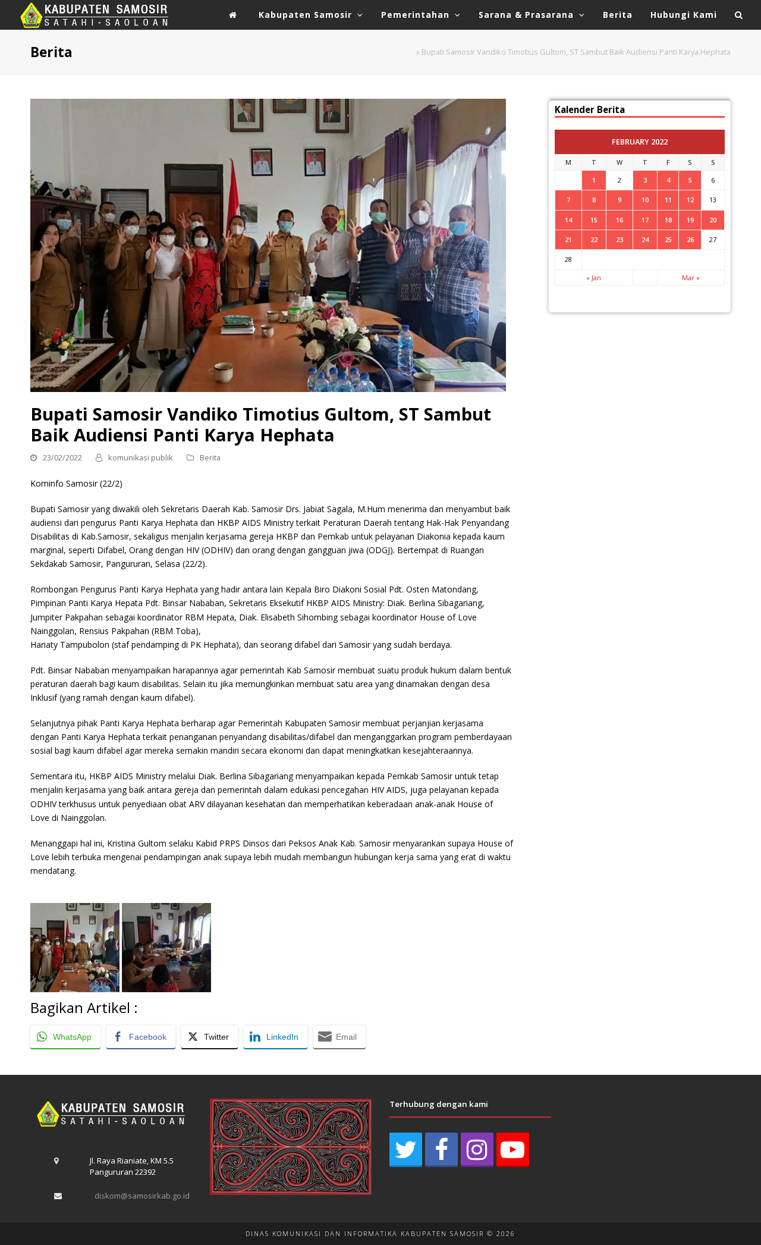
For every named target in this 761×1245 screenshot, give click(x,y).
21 (568, 239)
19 (690, 219)
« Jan (593, 277)
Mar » (691, 277)
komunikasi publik (140, 457)
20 (712, 219)
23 (619, 239)
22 (594, 239)
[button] (739, 15)
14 (568, 219)
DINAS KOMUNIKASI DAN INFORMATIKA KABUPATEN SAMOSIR (365, 1233)
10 (645, 199)
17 (645, 219)
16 (619, 219)
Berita (210, 457)
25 (668, 239)
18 (668, 219)
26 (690, 239)
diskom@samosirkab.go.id (142, 1195)
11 (668, 199)
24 (645, 239)
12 (690, 199)
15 (594, 219)
